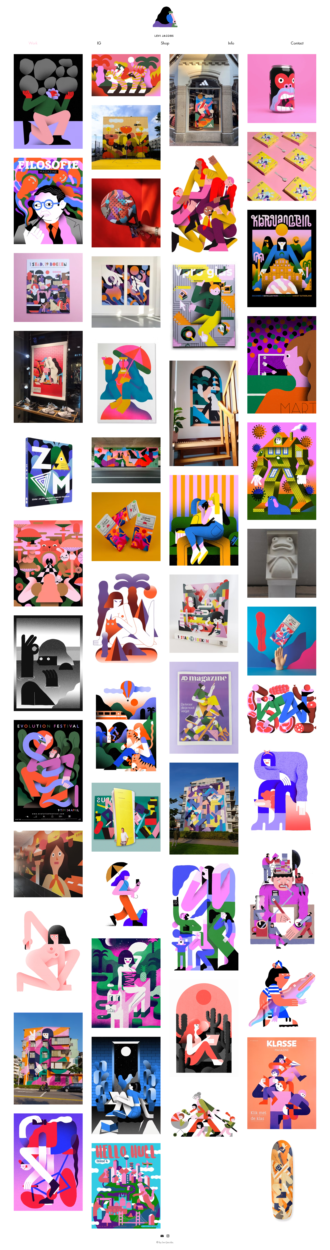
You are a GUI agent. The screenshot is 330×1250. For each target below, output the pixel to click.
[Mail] (162, 1236)
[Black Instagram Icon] (168, 1236)
